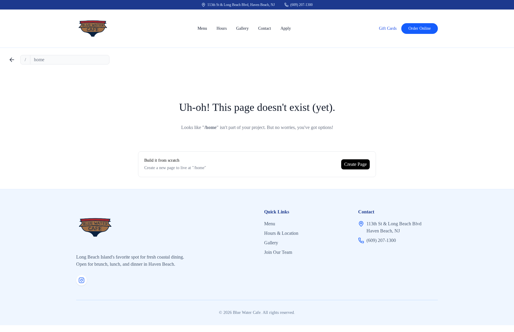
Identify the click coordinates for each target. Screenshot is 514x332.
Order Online (419, 28)
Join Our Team (278, 252)
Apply (285, 28)
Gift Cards (388, 28)
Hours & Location (281, 233)
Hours (222, 28)
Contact (264, 28)
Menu (202, 28)
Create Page (355, 164)
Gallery (242, 28)
